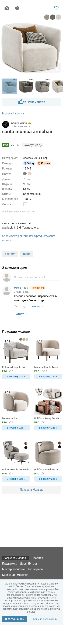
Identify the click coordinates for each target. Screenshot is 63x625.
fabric (26, 254)
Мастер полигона (13, 569)
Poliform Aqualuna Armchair (47, 469)
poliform (10, 254)
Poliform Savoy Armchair (47, 418)
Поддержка (9, 563)
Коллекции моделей (15, 574)
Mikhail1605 (21, 287)
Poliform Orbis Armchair (15, 469)
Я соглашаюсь (14, 619)
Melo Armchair (10, 418)
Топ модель (35, 569)
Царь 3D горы (29, 563)
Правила (37, 558)
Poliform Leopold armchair (15, 367)
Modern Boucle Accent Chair (47, 367)
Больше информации (45, 619)
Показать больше (31, 489)
